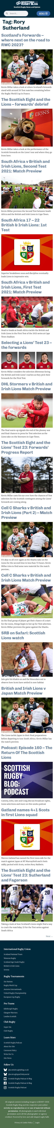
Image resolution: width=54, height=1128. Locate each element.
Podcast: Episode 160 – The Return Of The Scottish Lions (26, 752)
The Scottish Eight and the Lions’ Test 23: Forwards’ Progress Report (25, 447)
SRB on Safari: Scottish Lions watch (23, 635)
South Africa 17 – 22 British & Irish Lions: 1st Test (24, 225)
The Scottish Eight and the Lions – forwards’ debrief (25, 102)
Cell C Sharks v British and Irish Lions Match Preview (26, 577)
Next (49, 936)
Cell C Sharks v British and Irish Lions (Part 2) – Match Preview (26, 512)
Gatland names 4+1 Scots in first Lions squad (25, 812)
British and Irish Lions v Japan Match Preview (23, 691)
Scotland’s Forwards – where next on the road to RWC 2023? (25, 40)
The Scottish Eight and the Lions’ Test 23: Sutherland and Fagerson (25, 875)
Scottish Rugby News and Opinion (27, 7)
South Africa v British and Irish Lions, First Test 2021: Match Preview (25, 287)
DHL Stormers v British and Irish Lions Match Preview (26, 386)
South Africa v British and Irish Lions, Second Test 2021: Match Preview (25, 166)
